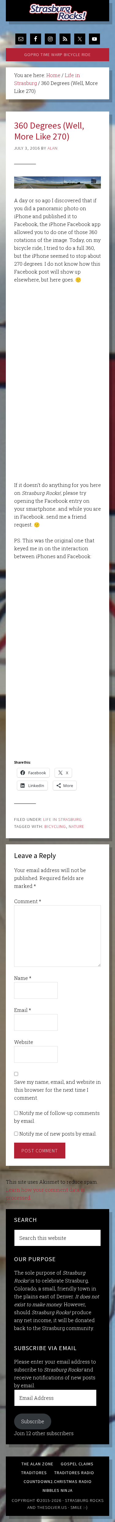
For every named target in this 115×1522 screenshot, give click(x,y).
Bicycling (55, 826)
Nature (76, 826)
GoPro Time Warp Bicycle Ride (57, 54)
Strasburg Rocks (84, 1500)
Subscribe (32, 1421)
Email (22, 1010)
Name (22, 978)
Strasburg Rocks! (59, 12)
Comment (27, 901)
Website (23, 1042)
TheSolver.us (52, 1507)
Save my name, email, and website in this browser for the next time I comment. (57, 1090)
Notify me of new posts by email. (58, 1133)
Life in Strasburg (62, 819)
